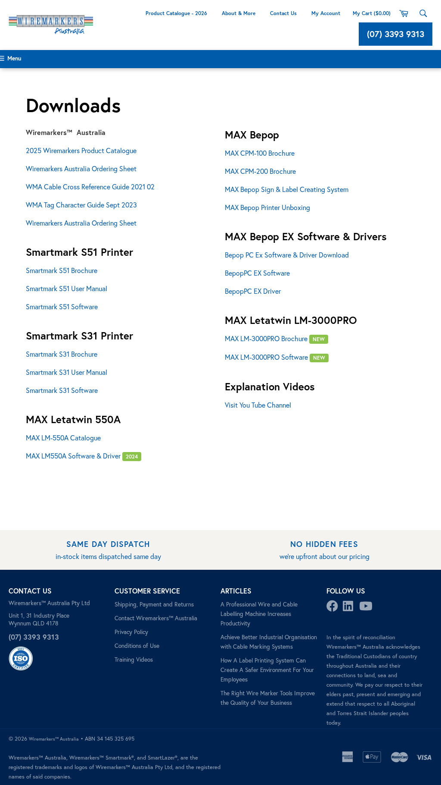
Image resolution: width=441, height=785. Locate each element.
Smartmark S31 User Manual (66, 372)
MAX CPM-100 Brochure (260, 152)
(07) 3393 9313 (395, 34)
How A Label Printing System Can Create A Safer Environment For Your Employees (267, 669)
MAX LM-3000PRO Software (275, 356)
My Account (326, 13)
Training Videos (134, 659)
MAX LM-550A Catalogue (63, 437)
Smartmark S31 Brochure (61, 353)
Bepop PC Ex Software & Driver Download (287, 254)
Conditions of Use (137, 646)
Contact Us (283, 13)
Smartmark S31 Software (62, 390)
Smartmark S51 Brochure (61, 270)
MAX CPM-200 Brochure (260, 171)
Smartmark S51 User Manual (66, 288)
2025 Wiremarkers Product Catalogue (81, 150)
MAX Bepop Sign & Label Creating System (286, 189)
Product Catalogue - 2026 (176, 13)
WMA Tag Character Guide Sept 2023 (81, 204)
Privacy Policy (131, 632)
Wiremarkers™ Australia (54, 739)
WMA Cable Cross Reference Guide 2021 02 (90, 186)
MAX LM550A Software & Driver (82, 455)
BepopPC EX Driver (253, 290)
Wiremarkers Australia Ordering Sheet (81, 168)
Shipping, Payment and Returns (154, 604)
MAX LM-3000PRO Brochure (275, 338)
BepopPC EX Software (257, 272)
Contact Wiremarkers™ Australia (156, 618)
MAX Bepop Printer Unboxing (267, 207)
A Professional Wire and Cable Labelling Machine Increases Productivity (259, 613)
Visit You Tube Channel (258, 404)
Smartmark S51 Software (62, 306)
